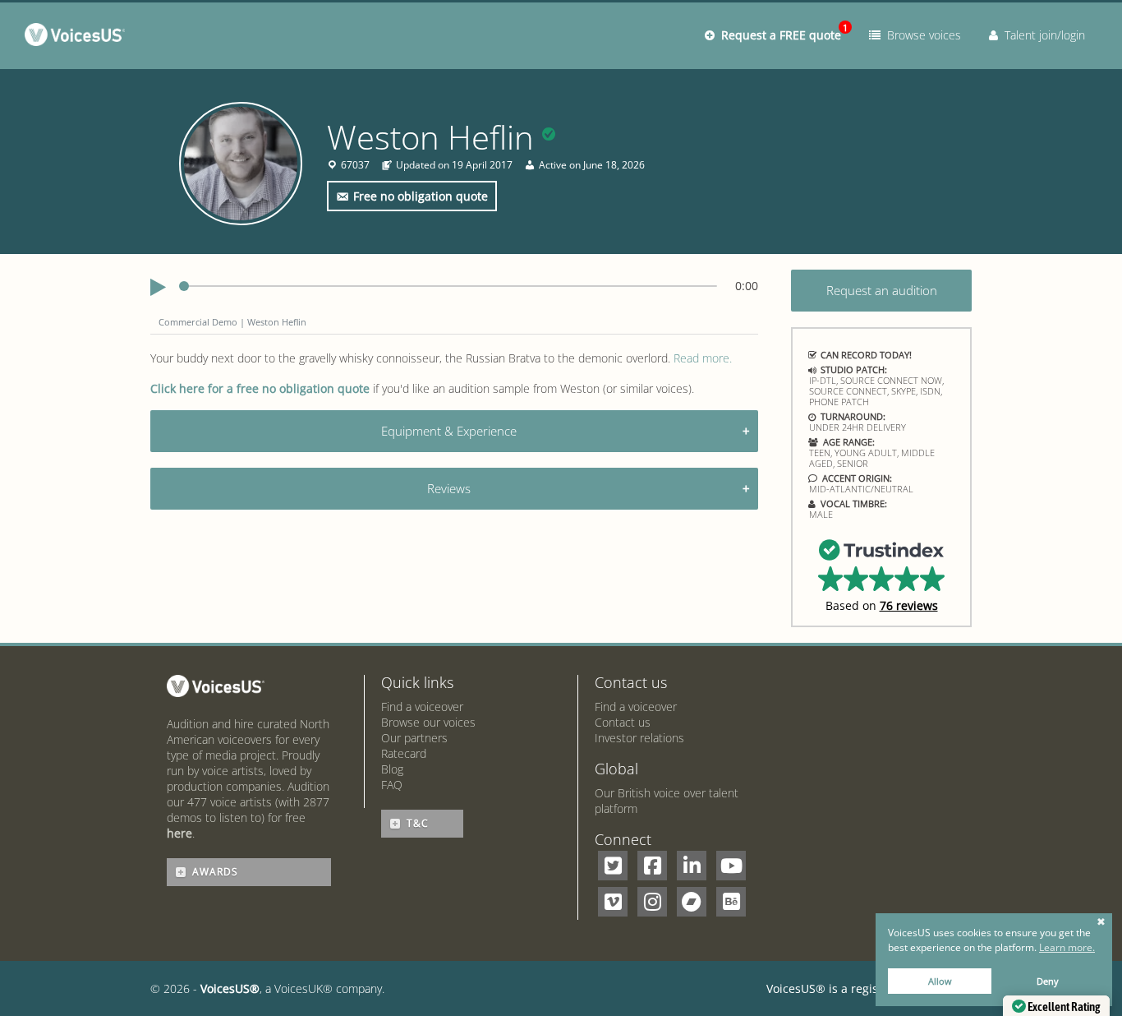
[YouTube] (731, 865)
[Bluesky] (731, 902)
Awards (215, 872)
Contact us (623, 722)
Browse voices (921, 35)
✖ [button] (1101, 922)
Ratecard (403, 753)
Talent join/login (1041, 35)
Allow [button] (940, 981)
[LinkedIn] (691, 865)
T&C (418, 823)
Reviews (449, 488)
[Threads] (691, 902)
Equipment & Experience (449, 431)
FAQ (391, 784)
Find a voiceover (422, 706)
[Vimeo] (613, 902)
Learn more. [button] (1067, 947)
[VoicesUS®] (78, 38)
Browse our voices (428, 722)
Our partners (414, 738)
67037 (355, 165)
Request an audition (881, 290)
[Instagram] (652, 902)
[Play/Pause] (158, 288)
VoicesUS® (230, 988)
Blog (392, 769)
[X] (613, 865)
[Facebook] (652, 865)
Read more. (703, 358)
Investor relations (639, 738)
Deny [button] (1048, 981)
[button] (881, 575)
